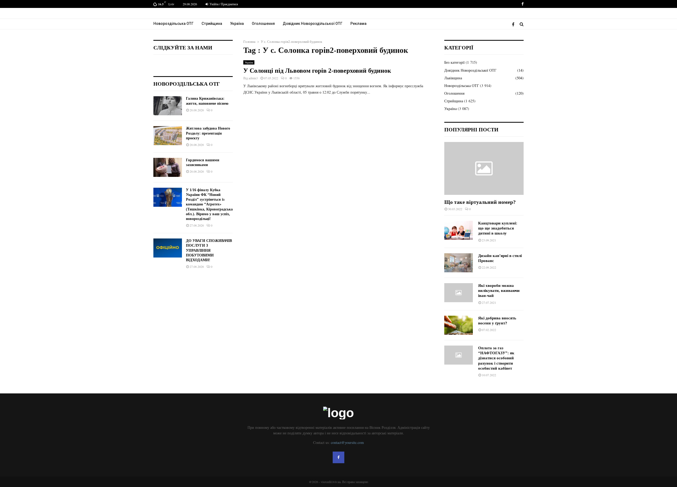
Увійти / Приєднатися (223, 4)
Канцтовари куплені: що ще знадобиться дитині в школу (497, 228)
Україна (237, 23)
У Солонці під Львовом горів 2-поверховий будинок (317, 70)
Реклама (358, 23)
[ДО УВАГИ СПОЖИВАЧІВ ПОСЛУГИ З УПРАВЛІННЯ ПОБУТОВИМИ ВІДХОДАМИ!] (167, 248)
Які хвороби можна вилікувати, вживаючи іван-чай (499, 290)
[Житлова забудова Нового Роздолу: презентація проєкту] (167, 135)
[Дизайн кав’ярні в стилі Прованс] (458, 262)
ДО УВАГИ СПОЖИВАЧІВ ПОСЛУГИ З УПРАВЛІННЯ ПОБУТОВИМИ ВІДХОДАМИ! (209, 250)
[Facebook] (514, 24)
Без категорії (454, 62)
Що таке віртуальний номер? (480, 202)
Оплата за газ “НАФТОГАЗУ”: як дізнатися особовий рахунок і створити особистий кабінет (496, 358)
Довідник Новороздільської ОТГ (312, 23)
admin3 (253, 78)
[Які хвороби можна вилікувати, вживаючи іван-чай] (458, 292)
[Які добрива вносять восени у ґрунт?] (458, 325)
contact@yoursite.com (347, 442)
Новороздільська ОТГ (173, 23)
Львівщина (453, 77)
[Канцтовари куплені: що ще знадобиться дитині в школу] (458, 230)
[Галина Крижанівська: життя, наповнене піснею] (167, 105)
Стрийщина (212, 23)
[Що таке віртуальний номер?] (484, 168)
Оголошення (263, 23)
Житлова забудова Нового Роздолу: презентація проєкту (208, 133)
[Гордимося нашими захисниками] (167, 167)
